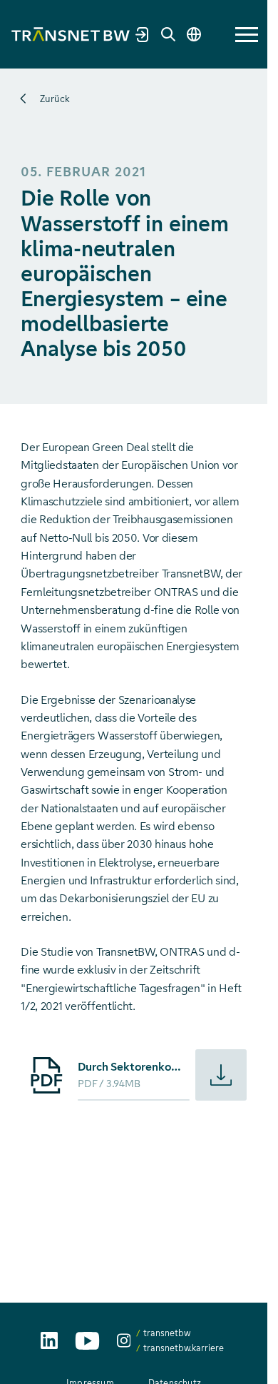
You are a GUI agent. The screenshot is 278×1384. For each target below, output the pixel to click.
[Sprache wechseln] (194, 34)
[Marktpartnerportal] (142, 34)
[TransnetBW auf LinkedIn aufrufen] (49, 1340)
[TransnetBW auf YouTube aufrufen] (87, 1341)
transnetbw (166, 1333)
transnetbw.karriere (183, 1348)
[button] (246, 34)
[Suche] (168, 34)
